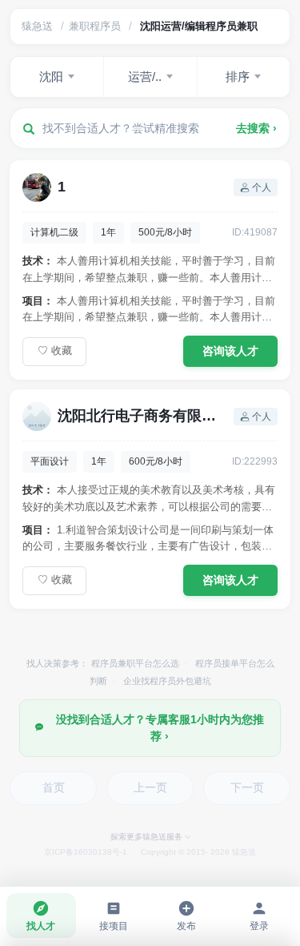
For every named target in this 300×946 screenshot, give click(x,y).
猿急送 (37, 26)
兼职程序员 (95, 26)
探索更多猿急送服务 (146, 836)
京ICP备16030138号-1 (85, 851)
